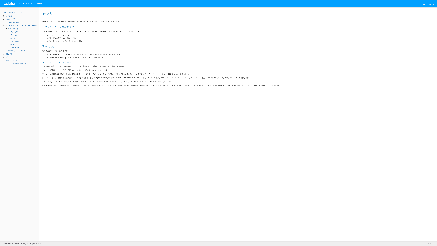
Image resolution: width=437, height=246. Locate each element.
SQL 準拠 (9, 54)
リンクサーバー (13, 47)
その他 (12, 44)
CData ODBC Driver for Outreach (16, 13)
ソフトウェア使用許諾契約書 (16, 63)
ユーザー (13, 38)
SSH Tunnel (14, 41)
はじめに (9, 16)
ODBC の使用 (11, 19)
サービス (13, 35)
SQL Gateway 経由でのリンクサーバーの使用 (22, 25)
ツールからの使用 (12, 22)
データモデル (10, 57)
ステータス (14, 32)
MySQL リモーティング (16, 51)
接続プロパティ (11, 60)
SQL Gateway (13, 29)
